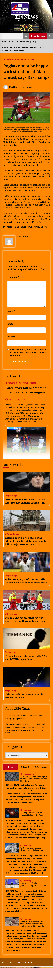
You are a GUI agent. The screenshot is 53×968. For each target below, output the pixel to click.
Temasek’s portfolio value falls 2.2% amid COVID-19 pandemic (26, 658)
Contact (28, 963)
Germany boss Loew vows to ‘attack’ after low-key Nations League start (25, 501)
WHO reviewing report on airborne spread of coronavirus (33, 849)
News (23, 59)
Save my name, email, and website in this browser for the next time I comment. (28, 352)
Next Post (11, 376)
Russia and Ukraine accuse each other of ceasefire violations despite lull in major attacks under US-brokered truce (25, 541)
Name (11, 311)
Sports (30, 59)
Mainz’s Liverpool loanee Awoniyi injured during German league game (26, 619)
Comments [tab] (42, 767)
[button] (26, 36)
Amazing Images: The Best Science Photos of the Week (31, 814)
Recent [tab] (26, 767)
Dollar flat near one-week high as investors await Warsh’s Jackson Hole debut (34, 779)
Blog (20, 963)
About (12, 963)
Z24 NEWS (26, 17)
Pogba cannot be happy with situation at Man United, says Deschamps (26, 71)
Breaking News (11, 59)
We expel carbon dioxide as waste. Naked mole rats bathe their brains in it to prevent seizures (32, 924)
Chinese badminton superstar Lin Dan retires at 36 (24, 696)
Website (11, 337)
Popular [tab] (11, 767)
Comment (13, 277)
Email (11, 324)
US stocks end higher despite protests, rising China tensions (33, 884)
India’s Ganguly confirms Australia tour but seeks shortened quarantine (26, 581)
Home (4, 963)
